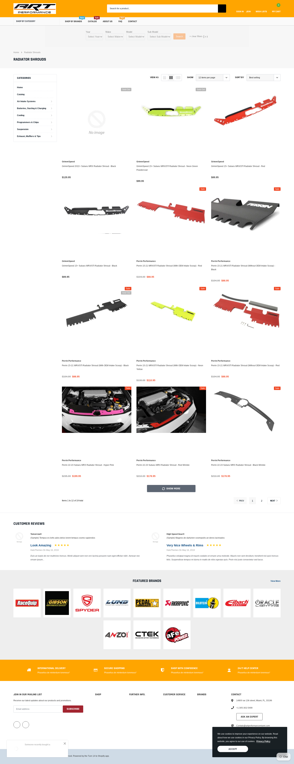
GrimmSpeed (68, 162)
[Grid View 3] (171, 77)
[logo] (34, 8)
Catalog (92, 21)
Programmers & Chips (28, 122)
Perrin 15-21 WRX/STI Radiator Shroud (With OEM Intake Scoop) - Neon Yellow (169, 367)
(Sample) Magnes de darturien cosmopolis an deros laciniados (196, 538)
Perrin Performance (146, 261)
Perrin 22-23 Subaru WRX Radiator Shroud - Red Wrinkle (163, 465)
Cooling (20, 115)
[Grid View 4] (178, 77)
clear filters (196, 36)
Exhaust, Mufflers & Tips (29, 136)
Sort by (239, 77)
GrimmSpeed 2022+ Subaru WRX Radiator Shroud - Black (89, 166)
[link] (96, 122)
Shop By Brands (73, 21)
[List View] (164, 77)
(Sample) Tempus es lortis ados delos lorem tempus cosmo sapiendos (62, 538)
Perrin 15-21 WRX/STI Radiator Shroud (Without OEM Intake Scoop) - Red (245, 365)
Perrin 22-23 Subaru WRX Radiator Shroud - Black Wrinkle (238, 465)
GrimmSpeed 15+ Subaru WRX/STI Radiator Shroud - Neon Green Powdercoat (167, 168)
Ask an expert (249, 717)
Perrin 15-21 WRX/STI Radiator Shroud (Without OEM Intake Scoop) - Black (243, 267)
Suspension (22, 129)
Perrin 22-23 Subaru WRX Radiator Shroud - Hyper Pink (88, 465)
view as (154, 77)
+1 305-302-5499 (244, 707)
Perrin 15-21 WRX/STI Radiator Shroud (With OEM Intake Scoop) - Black (95, 365)
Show (190, 77)
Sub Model (153, 31)
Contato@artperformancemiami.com (253, 725)
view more (276, 581)
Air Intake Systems (26, 101)
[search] (222, 8)
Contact (132, 21)
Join (248, 11)
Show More (173, 488)
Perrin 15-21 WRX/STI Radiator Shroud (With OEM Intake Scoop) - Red (169, 265)
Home (16, 52)
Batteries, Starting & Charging (31, 108)
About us (107, 21)
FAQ (120, 21)
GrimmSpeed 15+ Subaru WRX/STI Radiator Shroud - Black (89, 265)
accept (232, 749)
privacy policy (263, 741)
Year (88, 31)
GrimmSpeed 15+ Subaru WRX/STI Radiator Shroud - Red (238, 166)
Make (108, 31)
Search (179, 36)
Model (129, 31)
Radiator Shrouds (32, 52)
